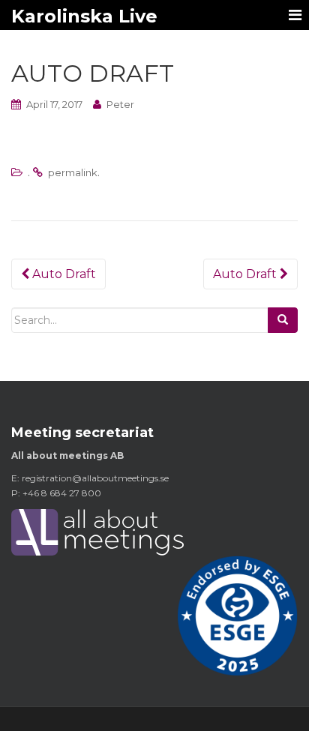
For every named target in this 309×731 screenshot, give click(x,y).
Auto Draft (62, 274)
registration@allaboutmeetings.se (95, 478)
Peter (120, 104)
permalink (73, 172)
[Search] (283, 320)
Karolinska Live (84, 16)
